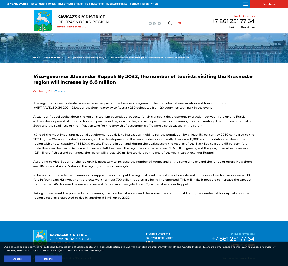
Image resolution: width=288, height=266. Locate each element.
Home (36, 58)
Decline (48, 259)
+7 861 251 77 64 (233, 21)
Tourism (60, 91)
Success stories (116, 4)
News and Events (53, 58)
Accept (17, 259)
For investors (94, 4)
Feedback (268, 4)
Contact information (144, 4)
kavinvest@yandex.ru (242, 27)
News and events (17, 4)
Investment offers (70, 4)
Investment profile (43, 4)
